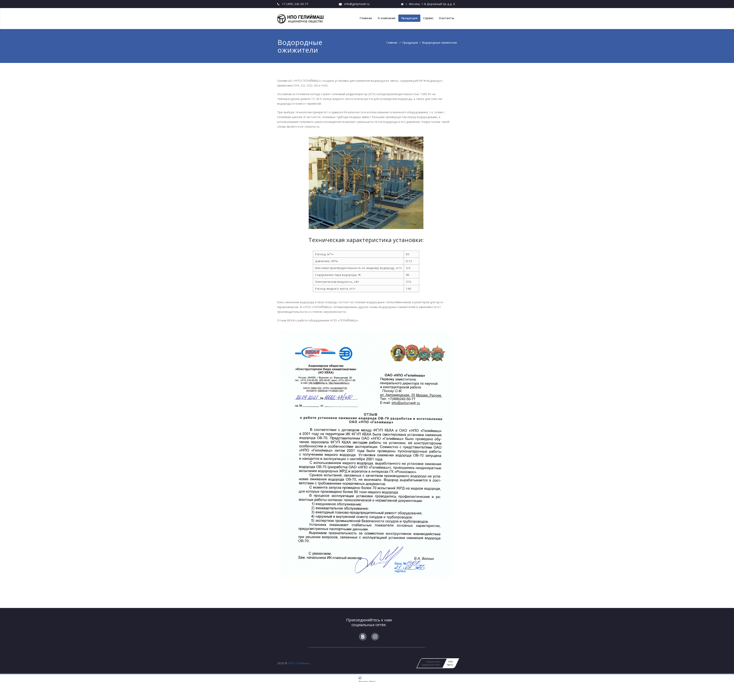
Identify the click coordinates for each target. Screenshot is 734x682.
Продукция (409, 18)
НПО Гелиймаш (299, 663)
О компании (386, 18)
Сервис (428, 18)
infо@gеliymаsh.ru (357, 4)
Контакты (446, 18)
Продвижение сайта (431, 664)
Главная (366, 18)
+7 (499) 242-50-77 (295, 4)
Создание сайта (433, 661)
